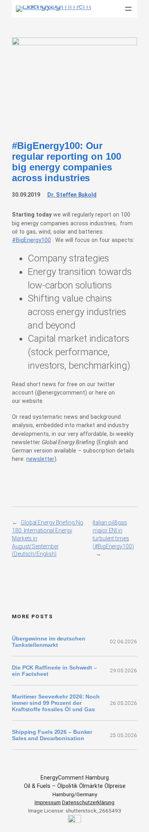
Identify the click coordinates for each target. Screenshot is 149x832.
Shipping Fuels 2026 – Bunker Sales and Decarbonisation (52, 735)
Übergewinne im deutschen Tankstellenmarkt (48, 641)
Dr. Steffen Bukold (72, 195)
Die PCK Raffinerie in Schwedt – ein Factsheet (54, 670)
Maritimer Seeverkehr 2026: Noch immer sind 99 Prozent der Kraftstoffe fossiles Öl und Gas (56, 702)
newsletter (40, 459)
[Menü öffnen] (128, 9)
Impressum (48, 802)
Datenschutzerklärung (88, 802)
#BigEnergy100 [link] (31, 240)
